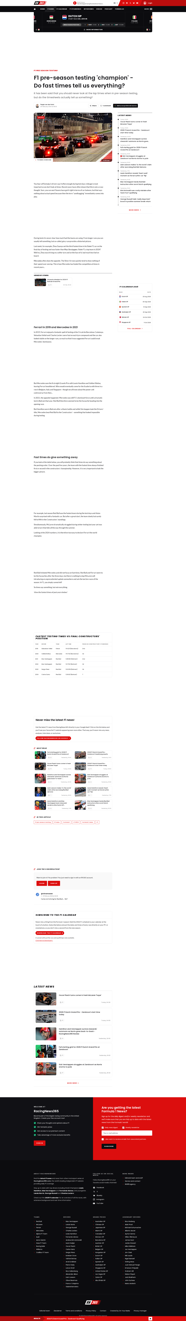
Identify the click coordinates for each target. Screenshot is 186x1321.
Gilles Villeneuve (131, 1237)
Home (42, 9)
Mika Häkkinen (130, 1246)
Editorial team (45, 1311)
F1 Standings (75, 9)
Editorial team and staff (134, 1178)
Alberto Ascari (130, 1231)
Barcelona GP (100, 1240)
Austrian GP (99, 1243)
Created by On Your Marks (120, 1311)
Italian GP (98, 1259)
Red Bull (39, 1221)
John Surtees (130, 1280)
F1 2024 (76, 822)
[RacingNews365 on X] (130, 3)
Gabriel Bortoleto (72, 1287)
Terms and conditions (74, 1311)
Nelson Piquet (130, 1274)
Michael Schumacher (133, 1228)
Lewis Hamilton (71, 1234)
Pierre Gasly (70, 1265)
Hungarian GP (100, 1252)
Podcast (108, 9)
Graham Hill (129, 1271)
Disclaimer (58, 1311)
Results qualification (71, 25)
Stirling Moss (129, 1262)
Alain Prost (129, 1225)
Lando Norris (39, 1193)
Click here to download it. (44, 940)
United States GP (101, 1271)
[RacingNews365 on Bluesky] (134, 3)
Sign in (39, 1143)
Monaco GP (99, 1237)
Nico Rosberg (130, 1221)
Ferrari (38, 1228)
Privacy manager (140, 1311)
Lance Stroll (70, 1268)
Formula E (119, 9)
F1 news (50, 9)
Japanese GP (100, 1228)
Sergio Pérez (70, 1252)
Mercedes (38, 261)
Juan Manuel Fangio (132, 1265)
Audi (37, 1237)
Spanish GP (99, 1262)
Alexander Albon (72, 1274)
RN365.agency (130, 1184)
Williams (39, 1249)
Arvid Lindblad (71, 1262)
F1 (97, 822)
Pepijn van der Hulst (47, 104)
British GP (98, 1246)
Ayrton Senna (130, 1234)
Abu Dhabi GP (100, 1280)
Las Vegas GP (100, 1274)
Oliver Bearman (71, 1280)
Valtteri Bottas (71, 1259)
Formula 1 (47, 184)
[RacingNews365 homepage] (35, 9)
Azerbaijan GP (100, 1265)
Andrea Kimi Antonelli (74, 1240)
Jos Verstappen (131, 1249)
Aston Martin (41, 1240)
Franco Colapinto (72, 1283)
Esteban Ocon (71, 1256)
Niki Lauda (128, 1256)
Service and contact (132, 1181)
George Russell (51, 1193)
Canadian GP (100, 1234)
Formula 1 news (87, 822)
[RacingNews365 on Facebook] (127, 3)
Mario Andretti (130, 1283)
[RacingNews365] (40, 3)
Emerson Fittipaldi (131, 1268)
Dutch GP (98, 1256)
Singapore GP (100, 1268)
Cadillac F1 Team (42, 1252)
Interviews (89, 9)
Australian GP (100, 1221)
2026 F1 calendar (52, 1198)
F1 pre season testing (46, 70)
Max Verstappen (70, 249)
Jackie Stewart (130, 1243)
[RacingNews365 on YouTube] (137, 3)
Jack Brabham (130, 1277)
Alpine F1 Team (41, 1234)
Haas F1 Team (41, 1243)
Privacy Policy (91, 1311)
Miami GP (98, 1231)
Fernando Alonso (66, 1191)
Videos (99, 9)
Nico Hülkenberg (72, 1271)
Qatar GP (98, 1277)
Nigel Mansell (130, 1259)
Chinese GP (99, 1225)
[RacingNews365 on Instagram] (123, 3)
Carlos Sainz (70, 1249)
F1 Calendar (62, 9)
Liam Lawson (70, 1277)
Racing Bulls (40, 1246)
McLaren (39, 1225)
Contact (103, 1311)
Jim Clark (128, 1252)
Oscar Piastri (70, 1246)
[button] (51, 19)
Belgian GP (99, 1249)
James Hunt (129, 1240)
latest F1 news (46, 1178)
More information (94, 30)
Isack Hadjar (70, 1243)
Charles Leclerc (67, 1193)
